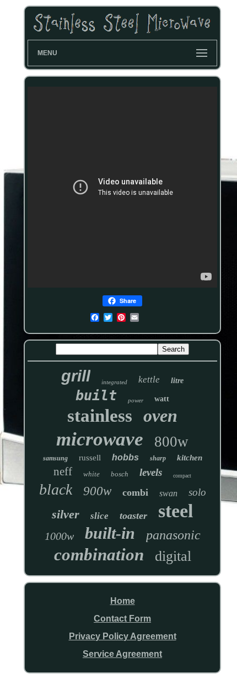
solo (197, 492)
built (96, 396)
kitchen (189, 457)
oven (160, 416)
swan (168, 493)
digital (173, 556)
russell (90, 457)
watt (161, 399)
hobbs (125, 457)
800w (171, 441)
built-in (110, 533)
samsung (55, 458)
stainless (99, 416)
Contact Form (122, 618)
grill (75, 376)
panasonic (173, 535)
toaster (133, 515)
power (135, 400)
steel (175, 511)
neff (62, 471)
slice (99, 516)
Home (122, 601)
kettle (149, 379)
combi (135, 492)
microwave (99, 439)
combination (99, 554)
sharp (158, 458)
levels (150, 472)
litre (177, 380)
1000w (59, 536)
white (91, 474)
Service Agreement (122, 654)
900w (97, 491)
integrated (114, 382)
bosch (119, 474)
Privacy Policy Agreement (122, 636)
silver (65, 514)
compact (182, 476)
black (55, 489)
